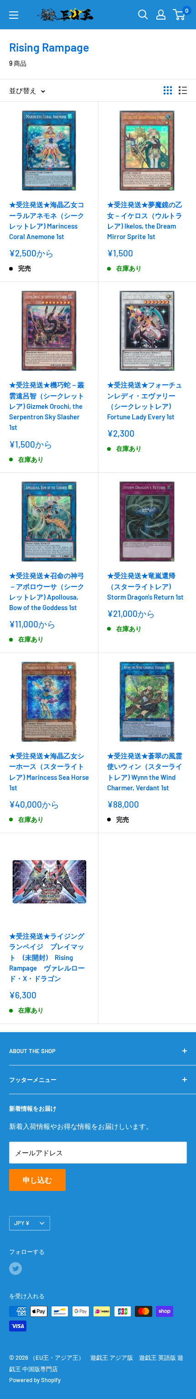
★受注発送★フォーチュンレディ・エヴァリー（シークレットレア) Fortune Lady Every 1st (144, 401)
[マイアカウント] (160, 15)
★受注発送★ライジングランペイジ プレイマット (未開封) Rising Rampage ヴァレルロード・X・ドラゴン (47, 957)
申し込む (37, 1179)
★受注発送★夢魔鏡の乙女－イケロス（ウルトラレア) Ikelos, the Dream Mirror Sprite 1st (144, 220)
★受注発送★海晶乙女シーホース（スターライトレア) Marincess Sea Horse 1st (49, 772)
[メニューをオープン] (13, 15)
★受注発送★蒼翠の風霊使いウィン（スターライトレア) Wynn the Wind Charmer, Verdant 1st (144, 772)
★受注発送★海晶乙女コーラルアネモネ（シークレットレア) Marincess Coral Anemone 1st (46, 220)
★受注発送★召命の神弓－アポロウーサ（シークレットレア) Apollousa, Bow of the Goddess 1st (46, 591)
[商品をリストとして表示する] (183, 90)
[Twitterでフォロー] (15, 1268)
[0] (179, 14)
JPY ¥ (22, 1223)
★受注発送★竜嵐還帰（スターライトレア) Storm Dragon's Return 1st (145, 586)
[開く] (143, 15)
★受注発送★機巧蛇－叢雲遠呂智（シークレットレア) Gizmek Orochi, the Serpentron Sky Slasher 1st (46, 406)
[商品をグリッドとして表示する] (168, 90)
